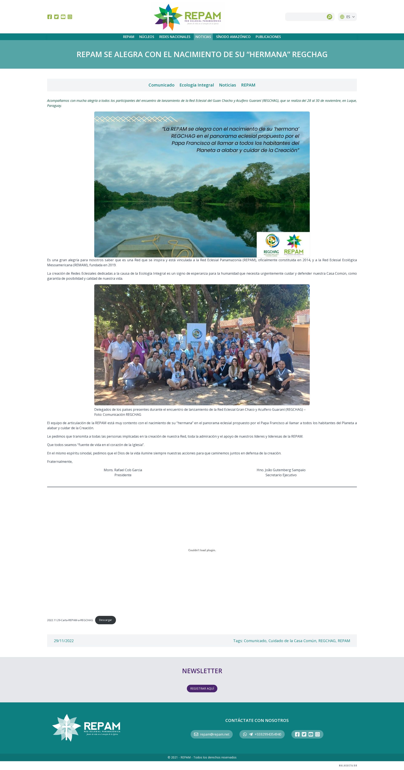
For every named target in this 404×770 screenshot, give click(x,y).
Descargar (105, 620)
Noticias (203, 36)
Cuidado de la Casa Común (292, 640)
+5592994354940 (268, 734)
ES (348, 16)
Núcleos (146, 36)
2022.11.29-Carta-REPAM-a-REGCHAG (70, 620)
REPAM (128, 36)
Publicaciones (268, 36)
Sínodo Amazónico (233, 36)
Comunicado (161, 85)
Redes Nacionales (174, 36)
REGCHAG (327, 640)
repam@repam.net (214, 734)
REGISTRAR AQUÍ (202, 688)
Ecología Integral (196, 85)
